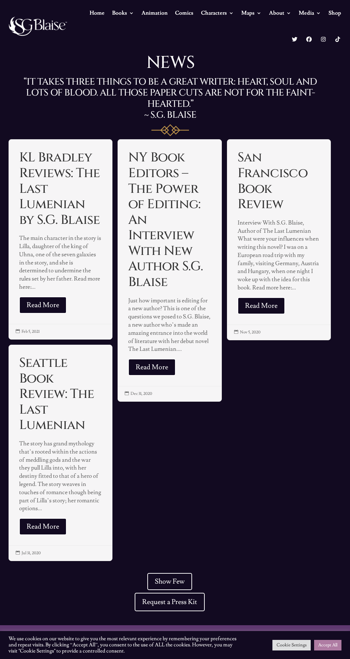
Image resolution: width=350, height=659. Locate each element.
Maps (248, 13)
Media (306, 13)
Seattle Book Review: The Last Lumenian (60, 453)
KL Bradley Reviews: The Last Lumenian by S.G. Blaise (60, 239)
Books (119, 13)
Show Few (170, 581)
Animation (154, 13)
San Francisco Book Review (279, 240)
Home (97, 13)
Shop (334, 13)
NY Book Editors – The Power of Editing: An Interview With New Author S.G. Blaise (169, 270)
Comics (184, 13)
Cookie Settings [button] (292, 645)
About (276, 13)
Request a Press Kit (169, 602)
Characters (214, 13)
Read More (43, 305)
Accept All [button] (327, 645)
